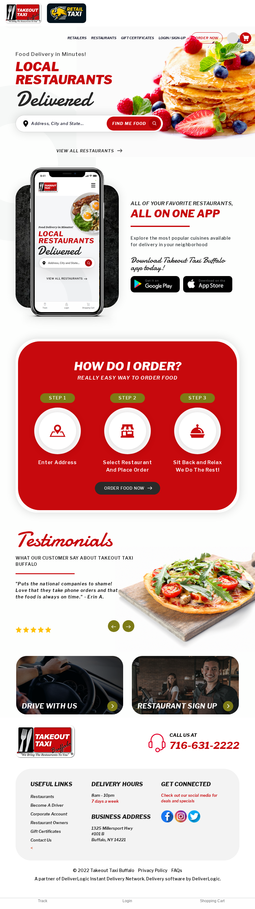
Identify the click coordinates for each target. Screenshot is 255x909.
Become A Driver (46, 805)
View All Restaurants (85, 150)
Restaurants (42, 796)
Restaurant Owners (49, 822)
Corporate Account (48, 813)
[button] (114, 626)
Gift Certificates (45, 831)
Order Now (207, 38)
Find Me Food (129, 123)
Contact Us (41, 839)
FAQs (176, 870)
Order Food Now (125, 488)
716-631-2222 (204, 745)
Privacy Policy (153, 870)
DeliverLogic (75, 878)
